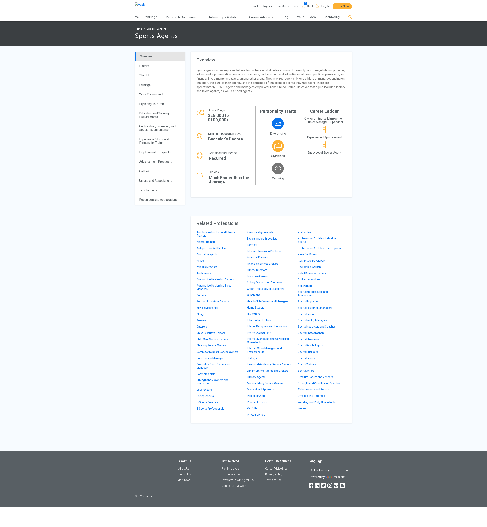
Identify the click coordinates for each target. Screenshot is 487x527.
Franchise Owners (258, 276)
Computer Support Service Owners (217, 351)
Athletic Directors (207, 266)
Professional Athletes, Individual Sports (317, 240)
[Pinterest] (336, 486)
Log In (325, 6)
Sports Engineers (308, 301)
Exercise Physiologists (260, 232)
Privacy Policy (273, 474)
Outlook (144, 171)
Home (138, 29)
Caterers (202, 326)
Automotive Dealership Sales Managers (214, 287)
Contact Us (185, 474)
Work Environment (151, 94)
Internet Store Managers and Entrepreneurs (264, 350)
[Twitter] (323, 486)
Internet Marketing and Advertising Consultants (268, 340)
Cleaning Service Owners (211, 345)
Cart (310, 6)
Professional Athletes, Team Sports (319, 248)
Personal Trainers (257, 402)
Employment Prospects (155, 152)
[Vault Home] (140, 4)
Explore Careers (156, 29)
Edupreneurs (204, 389)
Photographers (256, 414)
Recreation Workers (309, 266)
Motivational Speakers (260, 389)
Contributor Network (234, 485)
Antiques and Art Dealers (212, 248)
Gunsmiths (253, 295)
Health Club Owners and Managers (268, 301)
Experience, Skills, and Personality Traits (154, 140)
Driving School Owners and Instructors (212, 382)
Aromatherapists (207, 254)
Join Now (342, 6)
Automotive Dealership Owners (215, 279)
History (144, 66)
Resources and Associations (158, 200)
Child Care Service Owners (212, 339)
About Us (183, 468)
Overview (146, 56)
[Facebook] (311, 486)
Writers (302, 408)
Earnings (145, 85)
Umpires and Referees (311, 395)
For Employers (262, 6)
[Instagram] (330, 486)
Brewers (202, 320)
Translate (339, 477)
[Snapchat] (342, 486)
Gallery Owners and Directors (264, 282)
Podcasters (305, 232)
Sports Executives (308, 314)
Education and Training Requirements (154, 115)
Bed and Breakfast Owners (213, 301)
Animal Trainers (206, 241)
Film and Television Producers (265, 251)
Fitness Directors (257, 269)
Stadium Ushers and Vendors (315, 377)
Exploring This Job (151, 104)
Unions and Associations (155, 181)
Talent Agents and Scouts (313, 389)
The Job (144, 75)
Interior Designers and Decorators (267, 326)
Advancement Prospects (155, 161)
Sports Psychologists (310, 345)
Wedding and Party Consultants (317, 402)
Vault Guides (306, 17)
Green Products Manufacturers (265, 288)
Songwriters (305, 285)
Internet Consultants (259, 332)
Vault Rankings (146, 17)
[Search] (350, 17)
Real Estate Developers (312, 260)
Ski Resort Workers (309, 279)
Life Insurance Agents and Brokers (267, 370)
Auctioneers (204, 273)
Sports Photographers (311, 332)
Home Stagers (255, 307)
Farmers (252, 244)
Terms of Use (273, 480)
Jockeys (252, 358)
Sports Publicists (308, 351)
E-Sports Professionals (210, 408)
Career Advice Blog (276, 468)
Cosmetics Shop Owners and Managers (214, 366)
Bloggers (202, 314)
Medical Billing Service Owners (265, 383)
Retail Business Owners (312, 273)
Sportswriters (306, 370)
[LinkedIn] (317, 486)
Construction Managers (211, 358)
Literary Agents (256, 377)
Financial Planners (258, 257)
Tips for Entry (148, 190)
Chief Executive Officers (211, 332)
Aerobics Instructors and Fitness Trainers (216, 234)
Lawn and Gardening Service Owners (269, 364)
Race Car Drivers (308, 254)
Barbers (201, 295)
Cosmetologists (206, 373)
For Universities (288, 6)
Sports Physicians (308, 339)
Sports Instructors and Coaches (317, 326)
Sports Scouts (306, 358)
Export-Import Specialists (262, 238)
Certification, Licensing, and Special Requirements (157, 128)
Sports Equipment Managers (315, 307)
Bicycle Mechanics (207, 307)
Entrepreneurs (205, 396)
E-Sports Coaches (207, 402)
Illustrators (253, 313)
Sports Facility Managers (312, 320)
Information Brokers (259, 320)
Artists (201, 260)
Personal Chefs (256, 395)
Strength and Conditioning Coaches (319, 383)
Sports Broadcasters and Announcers (313, 293)
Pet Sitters (253, 408)
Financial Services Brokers (262, 263)
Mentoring (332, 17)
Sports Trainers (307, 364)
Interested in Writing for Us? (238, 480)
